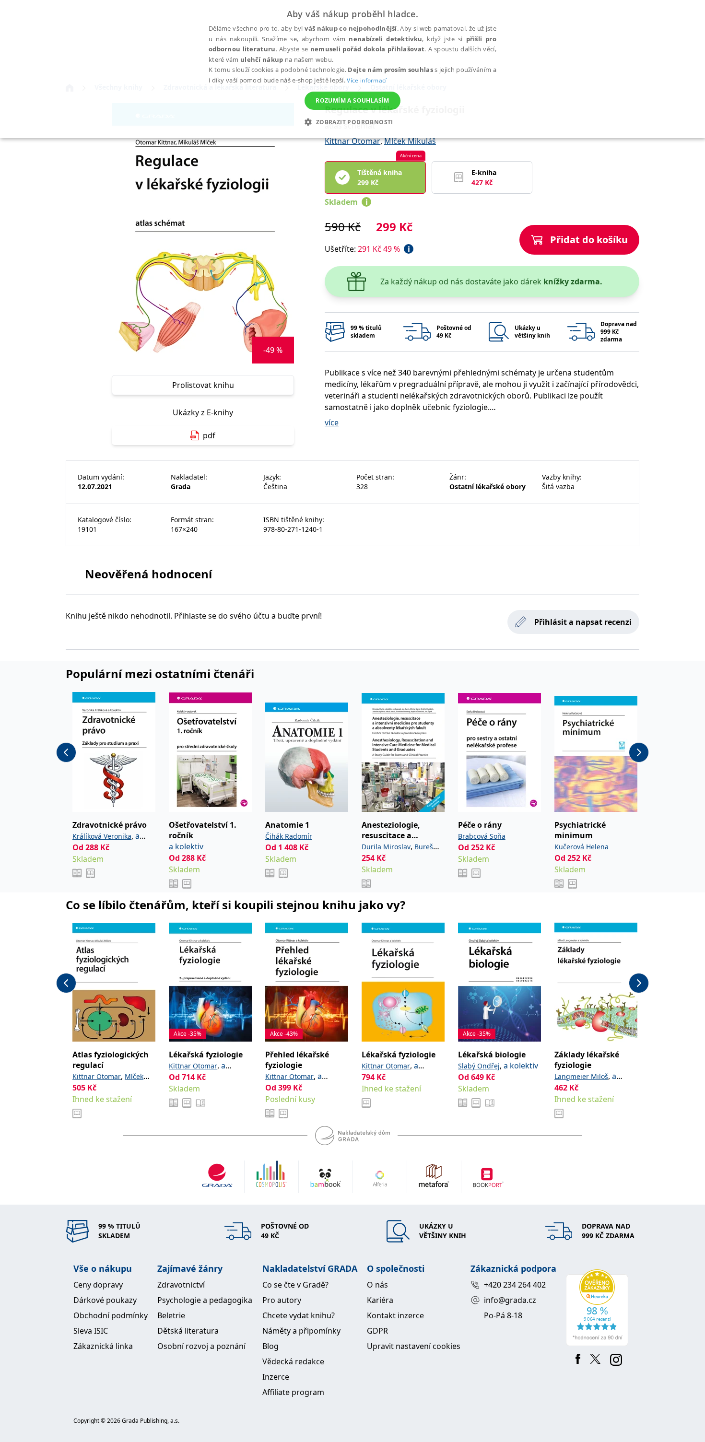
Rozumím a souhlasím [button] (352, 100)
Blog (270, 1346)
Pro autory (281, 1300)
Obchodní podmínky (110, 1315)
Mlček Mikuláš (410, 141)
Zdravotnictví (181, 1284)
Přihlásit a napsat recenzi (583, 622)
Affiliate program (293, 1392)
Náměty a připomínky (301, 1330)
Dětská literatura (188, 1330)
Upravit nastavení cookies (413, 1346)
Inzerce (275, 1377)
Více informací (367, 80)
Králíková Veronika (101, 836)
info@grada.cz (510, 1300)
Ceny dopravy (98, 1284)
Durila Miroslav (386, 846)
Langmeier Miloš (581, 1076)
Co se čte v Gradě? (295, 1284)
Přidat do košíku (589, 239)
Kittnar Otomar (352, 141)
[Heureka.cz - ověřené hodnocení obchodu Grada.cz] (599, 1307)
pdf (209, 435)
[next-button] (639, 752)
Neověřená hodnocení (148, 574)
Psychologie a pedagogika (204, 1300)
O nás (377, 1284)
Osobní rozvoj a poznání (201, 1346)
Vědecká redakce (293, 1361)
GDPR (377, 1330)
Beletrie (171, 1315)
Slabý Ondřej (479, 1065)
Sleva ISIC (90, 1330)
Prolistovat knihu (203, 385)
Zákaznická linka (103, 1346)
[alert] (352, 69)
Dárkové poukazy (105, 1300)
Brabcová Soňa (481, 836)
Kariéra (380, 1300)
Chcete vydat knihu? (298, 1315)
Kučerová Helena (581, 846)
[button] (352, 122)
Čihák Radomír (288, 836)
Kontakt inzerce (395, 1315)
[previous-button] (66, 752)
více (332, 422)
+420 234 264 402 (515, 1284)
